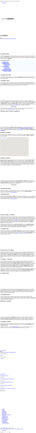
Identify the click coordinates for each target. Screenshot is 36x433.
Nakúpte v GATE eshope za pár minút (6, 385)
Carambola (2, 350)
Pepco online (4, 412)
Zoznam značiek (2, 428)
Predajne (3, 410)
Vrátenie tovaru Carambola (6, 70)
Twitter (26, 233)
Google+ (21, 233)
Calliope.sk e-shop (5, 416)
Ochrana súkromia (17, 428)
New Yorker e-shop (5, 422)
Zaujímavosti (4, 411)
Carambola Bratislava (7, 64)
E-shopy (3, 409)
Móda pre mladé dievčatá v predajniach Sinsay (7, 378)
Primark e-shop (4, 421)
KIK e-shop (4, 413)
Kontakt (22, 428)
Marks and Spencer (5, 417)
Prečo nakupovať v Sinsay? (4, 375)
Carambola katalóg (5, 66)
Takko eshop (4, 415)
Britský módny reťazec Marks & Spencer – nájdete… (8, 388)
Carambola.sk (10, 128)
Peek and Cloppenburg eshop (6, 414)
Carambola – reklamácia (7, 71)
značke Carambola (20, 129)
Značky (5, 350)
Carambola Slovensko (5, 63)
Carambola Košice (7, 65)
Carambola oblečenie (7, 68)
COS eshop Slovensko (5, 423)
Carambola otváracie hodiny (6, 69)
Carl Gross (2, 358)
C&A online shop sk (5, 419)
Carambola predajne (5, 62)
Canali (1, 355)
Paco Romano (4, 420)
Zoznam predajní (8, 428)
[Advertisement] (18, 10)
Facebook (17, 233)
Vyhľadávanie (4, 2)
